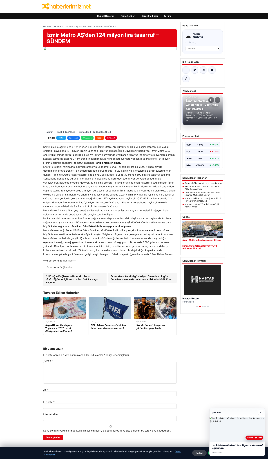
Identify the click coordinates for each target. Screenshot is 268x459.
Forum (167, 16)
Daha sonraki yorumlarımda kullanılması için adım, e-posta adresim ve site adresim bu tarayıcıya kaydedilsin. (107, 430)
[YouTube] (212, 70)
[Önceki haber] (211, 100)
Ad (46, 389)
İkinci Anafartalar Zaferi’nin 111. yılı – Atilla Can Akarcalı (202, 187)
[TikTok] (186, 78)
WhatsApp (87, 138)
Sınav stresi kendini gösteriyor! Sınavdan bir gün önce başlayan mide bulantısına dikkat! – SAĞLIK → (141, 278)
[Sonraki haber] (217, 100)
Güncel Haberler (105, 16)
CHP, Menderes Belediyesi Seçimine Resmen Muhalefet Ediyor (202, 193)
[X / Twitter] (194, 70)
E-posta (49, 402)
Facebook (73, 138)
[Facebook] (186, 70)
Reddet (199, 453)
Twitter (61, 138)
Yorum (48, 360)
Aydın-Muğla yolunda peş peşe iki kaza (203, 183)
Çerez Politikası (149, 16)
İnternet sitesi (51, 414)
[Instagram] (203, 70)
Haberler (47, 26)
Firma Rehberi (128, 16)
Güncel (57, 26)
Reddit (99, 138)
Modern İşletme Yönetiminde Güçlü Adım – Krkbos (202, 205)
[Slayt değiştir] (197, 306)
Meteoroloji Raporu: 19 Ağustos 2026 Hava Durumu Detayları (203, 199)
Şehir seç (190, 42)
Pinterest (111, 138)
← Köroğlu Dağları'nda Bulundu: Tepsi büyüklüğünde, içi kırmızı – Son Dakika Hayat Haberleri (71, 279)
